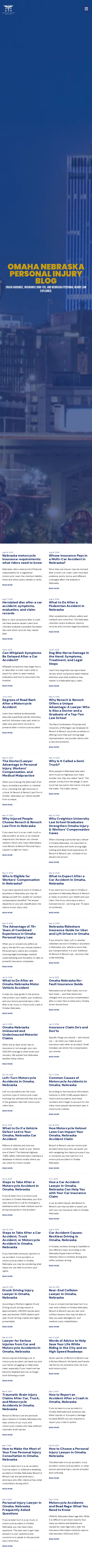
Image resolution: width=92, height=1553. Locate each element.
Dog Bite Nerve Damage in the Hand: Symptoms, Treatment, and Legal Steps (69, 658)
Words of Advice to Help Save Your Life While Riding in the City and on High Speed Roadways (68, 1346)
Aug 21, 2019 (54, 1229)
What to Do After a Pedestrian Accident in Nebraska (66, 606)
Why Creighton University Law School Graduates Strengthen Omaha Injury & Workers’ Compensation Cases (69, 826)
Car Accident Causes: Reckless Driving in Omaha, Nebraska (65, 1236)
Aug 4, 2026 (7, 650)
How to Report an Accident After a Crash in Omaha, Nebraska (68, 1398)
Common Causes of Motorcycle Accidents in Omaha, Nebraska (68, 1081)
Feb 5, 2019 (53, 1499)
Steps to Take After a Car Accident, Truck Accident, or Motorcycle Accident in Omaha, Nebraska (21, 1240)
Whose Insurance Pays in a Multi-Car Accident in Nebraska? (68, 559)
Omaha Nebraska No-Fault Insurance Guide (66, 982)
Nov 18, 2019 (54, 1125)
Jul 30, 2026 (54, 650)
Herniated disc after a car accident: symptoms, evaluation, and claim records (22, 607)
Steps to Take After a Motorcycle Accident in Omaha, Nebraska (20, 1185)
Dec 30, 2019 (7, 1074)
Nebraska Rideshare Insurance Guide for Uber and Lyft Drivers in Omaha (69, 930)
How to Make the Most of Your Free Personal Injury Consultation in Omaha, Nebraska (21, 1454)
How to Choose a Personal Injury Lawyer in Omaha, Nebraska (69, 1452)
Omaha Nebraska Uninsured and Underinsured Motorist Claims (20, 1032)
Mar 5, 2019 (53, 1391)
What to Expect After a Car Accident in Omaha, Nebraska (67, 879)
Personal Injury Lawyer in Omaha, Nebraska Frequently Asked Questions (22, 1508)
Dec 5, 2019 (7, 1125)
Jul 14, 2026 (7, 697)
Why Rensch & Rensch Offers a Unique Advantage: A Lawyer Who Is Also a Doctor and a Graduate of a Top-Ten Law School (69, 709)
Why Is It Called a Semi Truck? (66, 763)
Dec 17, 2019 (54, 1074)
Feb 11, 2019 (7, 1499)
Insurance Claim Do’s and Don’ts (68, 1029)
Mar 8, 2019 (7, 1391)
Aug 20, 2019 (7, 1287)
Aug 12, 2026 (54, 599)
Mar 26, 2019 (54, 1287)
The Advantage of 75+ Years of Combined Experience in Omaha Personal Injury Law (19, 931)
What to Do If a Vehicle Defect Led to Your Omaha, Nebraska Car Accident (19, 1133)
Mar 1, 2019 (6, 1445)
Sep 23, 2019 (7, 1229)
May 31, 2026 (54, 697)
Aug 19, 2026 (54, 552)
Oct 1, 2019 (53, 1179)
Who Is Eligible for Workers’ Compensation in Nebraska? (21, 879)
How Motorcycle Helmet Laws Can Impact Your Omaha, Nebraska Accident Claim (67, 1133)
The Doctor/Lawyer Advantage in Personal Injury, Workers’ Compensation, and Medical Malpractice (19, 768)
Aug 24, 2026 (7, 552)
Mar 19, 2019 (7, 1337)
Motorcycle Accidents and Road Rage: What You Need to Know (68, 1506)
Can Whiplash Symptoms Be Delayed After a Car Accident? (21, 656)
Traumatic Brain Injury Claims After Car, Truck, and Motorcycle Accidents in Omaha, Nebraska (21, 1402)
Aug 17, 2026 (7, 599)
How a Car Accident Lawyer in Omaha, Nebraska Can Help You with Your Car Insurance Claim (67, 1189)
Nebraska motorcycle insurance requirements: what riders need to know (22, 559)
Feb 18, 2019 (54, 1445)
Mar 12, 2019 (54, 1337)
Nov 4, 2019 (7, 1179)
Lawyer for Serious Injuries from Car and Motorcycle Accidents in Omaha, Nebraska (21, 1346)
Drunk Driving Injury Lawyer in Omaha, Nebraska (18, 1293)
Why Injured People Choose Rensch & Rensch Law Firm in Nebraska (22, 822)
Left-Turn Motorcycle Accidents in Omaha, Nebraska (19, 1081)
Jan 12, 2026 (7, 977)
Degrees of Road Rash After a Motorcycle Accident (19, 703)
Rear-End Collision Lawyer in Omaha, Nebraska (63, 1293)
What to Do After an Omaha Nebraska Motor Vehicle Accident (20, 984)
